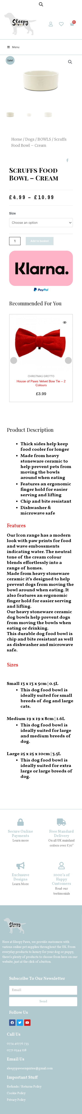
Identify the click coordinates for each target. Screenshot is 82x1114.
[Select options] (64, 332)
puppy (68, 952)
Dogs (29, 139)
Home (16, 139)
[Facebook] (12, 1022)
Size (12, 213)
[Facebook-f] (67, 160)
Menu (15, 47)
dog (57, 952)
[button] (13, 360)
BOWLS (44, 139)
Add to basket (40, 241)
